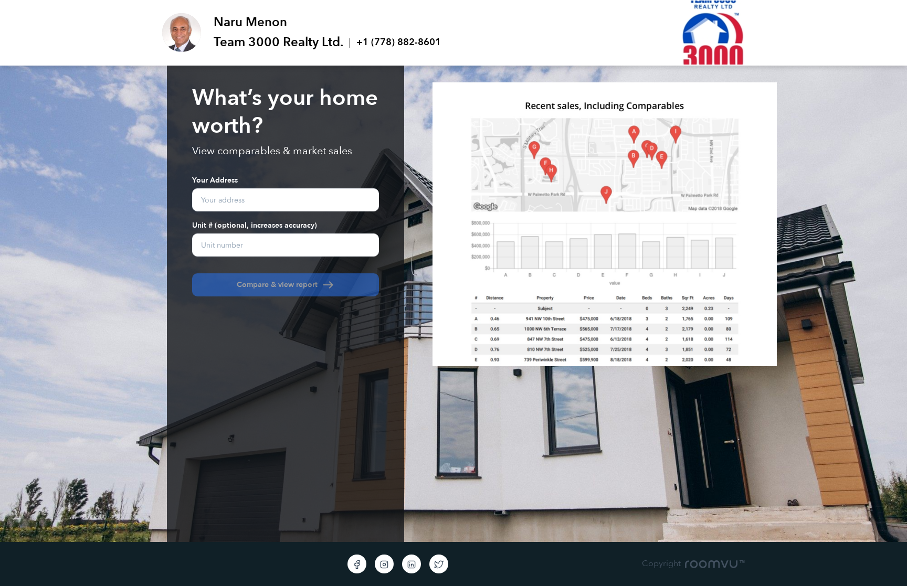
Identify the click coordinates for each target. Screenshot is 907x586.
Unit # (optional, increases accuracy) (254, 224)
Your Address (215, 179)
